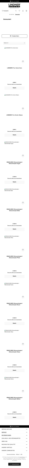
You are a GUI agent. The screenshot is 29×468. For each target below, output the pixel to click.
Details (14, 87)
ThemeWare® (14, 460)
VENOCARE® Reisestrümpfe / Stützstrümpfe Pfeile (15, 257)
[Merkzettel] (19, 11)
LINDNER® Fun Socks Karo (14, 68)
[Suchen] (16, 11)
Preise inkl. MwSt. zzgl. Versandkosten (14, 84)
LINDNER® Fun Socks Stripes (14, 115)
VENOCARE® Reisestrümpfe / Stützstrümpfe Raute (15, 304)
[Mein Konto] (23, 11)
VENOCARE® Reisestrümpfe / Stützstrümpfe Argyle (15, 162)
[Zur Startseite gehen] (14, 6)
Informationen (6, 435)
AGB (21, 454)
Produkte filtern (15, 36)
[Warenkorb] (26, 11)
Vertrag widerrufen (15, 464)
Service (4, 432)
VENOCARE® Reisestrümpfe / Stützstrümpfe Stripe (15, 351)
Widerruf (17, 454)
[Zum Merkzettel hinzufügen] (23, 61)
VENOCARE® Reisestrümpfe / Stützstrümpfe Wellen (15, 398)
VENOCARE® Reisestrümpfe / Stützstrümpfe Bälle (15, 210)
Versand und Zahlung (11, 454)
